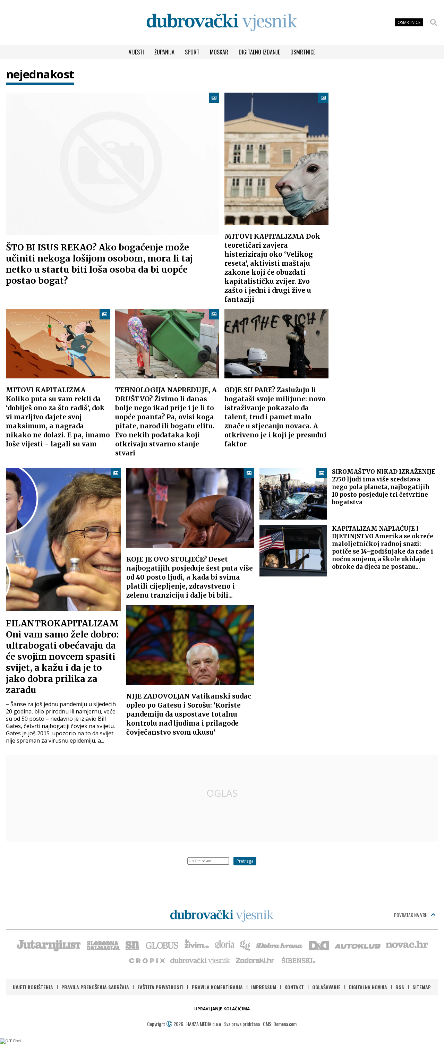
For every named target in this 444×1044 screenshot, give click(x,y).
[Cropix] (146, 960)
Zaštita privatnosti (160, 987)
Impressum (263, 987)
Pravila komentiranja (217, 987)
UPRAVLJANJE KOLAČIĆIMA (222, 1009)
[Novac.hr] (407, 945)
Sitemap (421, 987)
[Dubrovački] (222, 22)
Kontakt (294, 987)
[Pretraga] (434, 22)
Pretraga (245, 861)
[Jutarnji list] (48, 945)
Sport (192, 52)
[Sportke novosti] (132, 945)
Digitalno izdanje (259, 52)
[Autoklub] (358, 945)
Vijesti (136, 52)
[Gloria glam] (245, 945)
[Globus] (162, 945)
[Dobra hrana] (280, 945)
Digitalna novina (368, 987)
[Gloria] (224, 945)
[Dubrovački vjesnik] (200, 960)
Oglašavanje (326, 987)
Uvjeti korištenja (33, 987)
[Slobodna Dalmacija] (102, 945)
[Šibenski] (298, 960)
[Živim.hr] (196, 945)
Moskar (219, 52)
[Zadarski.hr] (255, 960)
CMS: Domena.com (280, 1023)
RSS (399, 987)
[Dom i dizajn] (319, 945)
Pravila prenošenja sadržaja (95, 987)
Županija (164, 52)
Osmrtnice (302, 52)
